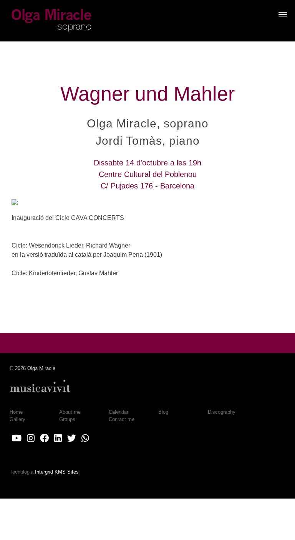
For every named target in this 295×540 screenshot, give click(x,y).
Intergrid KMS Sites (57, 472)
